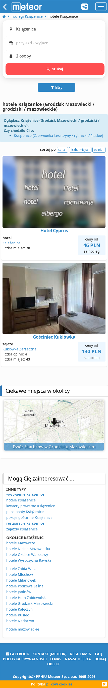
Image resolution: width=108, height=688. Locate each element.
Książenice (11, 243)
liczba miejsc (79, 149)
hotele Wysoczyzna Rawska (28, 560)
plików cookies (59, 684)
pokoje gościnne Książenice (29, 517)
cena (61, 149)
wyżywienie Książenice (25, 494)
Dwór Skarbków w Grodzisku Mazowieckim (54, 447)
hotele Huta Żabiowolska (26, 597)
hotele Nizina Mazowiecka (28, 548)
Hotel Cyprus (54, 230)
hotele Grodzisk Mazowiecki (29, 603)
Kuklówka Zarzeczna (19, 349)
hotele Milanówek (21, 580)
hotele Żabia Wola (21, 568)
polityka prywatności (25, 658)
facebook (19, 653)
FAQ (98, 653)
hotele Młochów (19, 574)
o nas (55, 658)
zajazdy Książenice (22, 529)
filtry (58, 87)
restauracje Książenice (25, 523)
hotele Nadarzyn (20, 620)
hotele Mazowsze (20, 543)
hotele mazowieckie (22, 629)
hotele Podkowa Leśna (24, 586)
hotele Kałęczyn (19, 609)
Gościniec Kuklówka (54, 337)
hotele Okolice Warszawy (27, 554)
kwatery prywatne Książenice (30, 505)
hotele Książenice (21, 500)
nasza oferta (78, 658)
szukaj (57, 69)
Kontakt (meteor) (49, 653)
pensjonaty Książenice (25, 511)
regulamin (80, 653)
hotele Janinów (18, 591)
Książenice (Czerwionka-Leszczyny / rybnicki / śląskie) (58, 135)
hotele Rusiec (17, 615)
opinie (98, 149)
